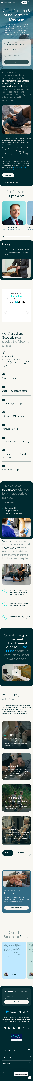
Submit (16, 1002)
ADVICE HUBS (6, 1057)
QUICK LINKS (6, 1064)
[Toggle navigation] (30, 2)
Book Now (6, 853)
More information (16, 907)
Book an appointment (11, 182)
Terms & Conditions (15, 1072)
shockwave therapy (10, 169)
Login (24, 2)
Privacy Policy (6, 1072)
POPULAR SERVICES (8, 1051)
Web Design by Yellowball (24, 1076)
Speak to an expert (20, 853)
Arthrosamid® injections (20, 167)
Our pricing (8, 175)
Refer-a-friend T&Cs (25, 1072)
